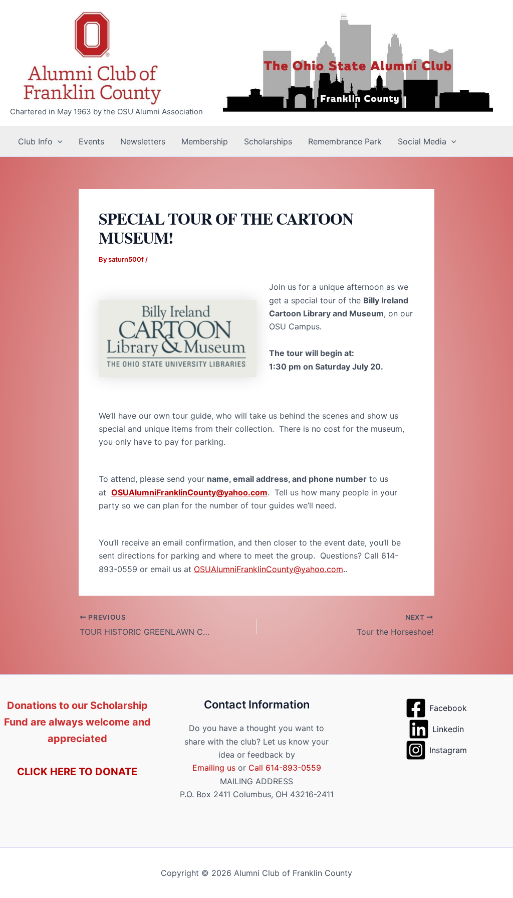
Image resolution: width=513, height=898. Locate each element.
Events (91, 141)
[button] (58, 141)
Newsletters (142, 141)
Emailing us (213, 768)
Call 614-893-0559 (284, 768)
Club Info (35, 141)
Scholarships (268, 141)
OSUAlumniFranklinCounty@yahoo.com (189, 492)
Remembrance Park (345, 141)
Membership (204, 141)
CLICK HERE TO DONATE (77, 772)
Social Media (422, 141)
